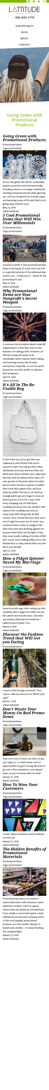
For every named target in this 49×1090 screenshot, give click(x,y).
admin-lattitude (11, 211)
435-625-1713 (24, 18)
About (24, 38)
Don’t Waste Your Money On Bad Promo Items (24, 712)
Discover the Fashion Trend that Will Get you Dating (23, 638)
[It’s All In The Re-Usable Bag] (24, 456)
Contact (24, 44)
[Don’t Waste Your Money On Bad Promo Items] (24, 755)
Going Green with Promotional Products (24, 137)
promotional (15, 148)
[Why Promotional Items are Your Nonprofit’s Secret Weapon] (24, 341)
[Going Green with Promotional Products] (24, 178)
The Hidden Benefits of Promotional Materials (24, 852)
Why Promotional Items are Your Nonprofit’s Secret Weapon (20, 296)
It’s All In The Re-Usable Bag (19, 386)
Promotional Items (12, 145)
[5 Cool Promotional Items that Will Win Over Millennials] (24, 261)
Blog (24, 32)
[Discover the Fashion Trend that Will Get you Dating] (24, 687)
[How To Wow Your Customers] (24, 831)
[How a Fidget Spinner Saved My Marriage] (24, 605)
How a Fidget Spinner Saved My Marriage (23, 560)
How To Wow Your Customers (20, 786)
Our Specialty (25, 26)
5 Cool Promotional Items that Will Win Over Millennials (22, 219)
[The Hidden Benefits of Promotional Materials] (24, 895)
